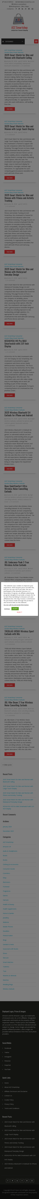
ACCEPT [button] (15, 609)
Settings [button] (7, 609)
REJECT (19, 612)
